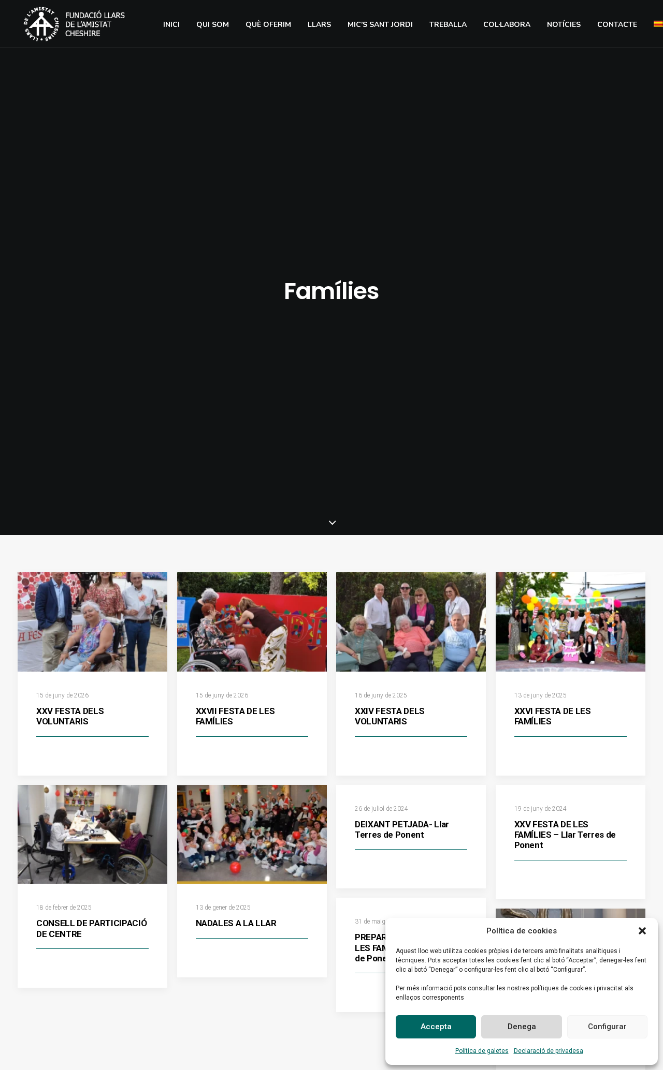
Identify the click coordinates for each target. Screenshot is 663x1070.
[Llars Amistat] (74, 24)
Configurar (607, 1026)
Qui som (212, 24)
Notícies (564, 24)
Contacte (617, 24)
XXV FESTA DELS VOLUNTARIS (70, 716)
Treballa (448, 24)
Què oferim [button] (268, 24)
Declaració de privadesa (548, 1050)
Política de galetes (482, 1050)
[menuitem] (171, 25)
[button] (642, 931)
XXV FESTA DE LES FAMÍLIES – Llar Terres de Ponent (565, 835)
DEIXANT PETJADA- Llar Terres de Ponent (402, 829)
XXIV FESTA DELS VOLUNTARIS (390, 716)
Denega (522, 1026)
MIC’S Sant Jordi (380, 24)
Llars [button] (319, 24)
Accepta (436, 1026)
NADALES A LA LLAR (236, 923)
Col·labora (506, 24)
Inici (171, 24)
